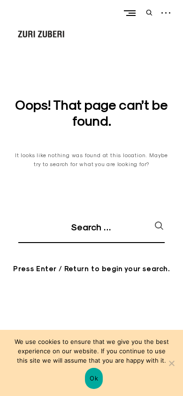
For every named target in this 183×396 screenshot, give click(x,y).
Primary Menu (129, 13)
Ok (94, 378)
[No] (171, 363)
